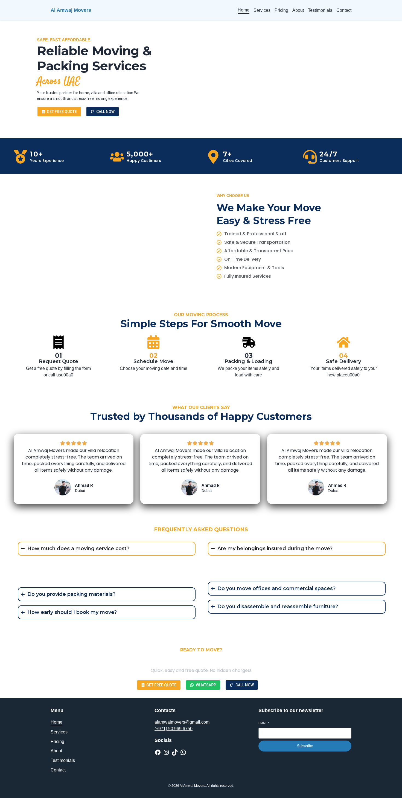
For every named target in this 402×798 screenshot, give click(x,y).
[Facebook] (158, 752)
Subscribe (305, 746)
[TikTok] (174, 752)
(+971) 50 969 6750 (174, 728)
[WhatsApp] (183, 752)
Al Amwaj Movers (71, 10)
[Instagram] (166, 752)
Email (263, 723)
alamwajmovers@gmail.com (182, 722)
